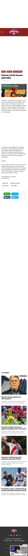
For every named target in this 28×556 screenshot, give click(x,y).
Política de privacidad (19, 540)
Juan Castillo (14, 185)
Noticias (9, 71)
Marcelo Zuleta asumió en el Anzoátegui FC (11, 398)
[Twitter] (8, 535)
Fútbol (3, 71)
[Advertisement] (14, 14)
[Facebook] (11, 535)
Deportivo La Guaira (15, 183)
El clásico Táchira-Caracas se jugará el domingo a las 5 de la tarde (13, 428)
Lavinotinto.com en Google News (13, 538)
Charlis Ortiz (5, 183)
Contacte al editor (8, 540)
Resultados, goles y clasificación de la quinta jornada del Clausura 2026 (13, 489)
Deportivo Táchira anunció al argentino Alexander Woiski (11, 458)
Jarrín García (5, 185)
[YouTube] (17, 535)
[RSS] (20, 535)
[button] (2, 32)
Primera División (18, 71)
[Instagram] (14, 535)
